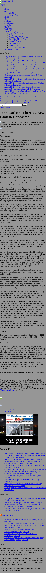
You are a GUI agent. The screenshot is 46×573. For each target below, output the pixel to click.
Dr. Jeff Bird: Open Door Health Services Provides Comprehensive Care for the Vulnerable (22, 462)
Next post (7, 411)
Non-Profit (8, 27)
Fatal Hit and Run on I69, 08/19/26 (16, 532)
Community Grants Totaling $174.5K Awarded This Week (25, 470)
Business (7, 21)
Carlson (11, 35)
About (6, 11)
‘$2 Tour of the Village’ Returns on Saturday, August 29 (24, 459)
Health (6, 17)
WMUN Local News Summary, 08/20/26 (19, 530)
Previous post (9, 409)
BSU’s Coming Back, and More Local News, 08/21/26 (23, 524)
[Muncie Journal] (23, 1)
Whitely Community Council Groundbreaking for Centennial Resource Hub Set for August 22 (21, 473)
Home (6, 9)
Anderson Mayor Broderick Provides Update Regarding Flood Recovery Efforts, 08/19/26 (24, 539)
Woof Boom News (7, 515)
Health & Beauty (15, 41)
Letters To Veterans (16, 33)
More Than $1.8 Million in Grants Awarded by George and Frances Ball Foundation (23, 485)
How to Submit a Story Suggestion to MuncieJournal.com (24, 453)
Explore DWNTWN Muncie (19, 37)
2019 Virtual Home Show (18, 39)
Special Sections (10, 31)
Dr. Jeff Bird (8, 29)
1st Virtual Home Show (17, 47)
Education (8, 25)
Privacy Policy (14, 15)
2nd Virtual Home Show (17, 43)
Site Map (12, 13)
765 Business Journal (11, 49)
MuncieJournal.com (7, 390)
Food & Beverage (15, 45)
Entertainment (9, 23)
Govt (6, 19)
